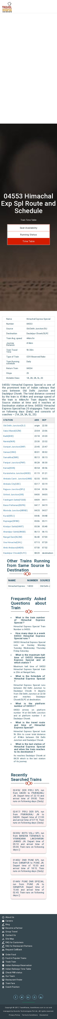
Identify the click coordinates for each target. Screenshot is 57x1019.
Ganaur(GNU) (9, 452)
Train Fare (9, 983)
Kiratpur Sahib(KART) (13, 526)
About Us (9, 917)
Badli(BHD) (8, 436)
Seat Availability (28, 227)
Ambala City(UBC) (12, 484)
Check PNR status (13, 972)
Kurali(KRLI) (9, 516)
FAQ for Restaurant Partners (18, 946)
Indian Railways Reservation (18, 965)
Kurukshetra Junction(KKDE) (17, 473)
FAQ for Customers (14, 942)
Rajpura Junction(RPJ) (14, 489)
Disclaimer (44, 1015)
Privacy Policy (14, 1015)
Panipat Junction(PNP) (14, 462)
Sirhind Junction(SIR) (13, 494)
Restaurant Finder (13, 980)
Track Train (10, 962)
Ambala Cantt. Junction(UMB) (17, 478)
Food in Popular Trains (15, 958)
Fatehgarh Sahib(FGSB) (14, 500)
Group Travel (10, 932)
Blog (7, 924)
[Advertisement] (28, 28)
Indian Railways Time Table (17, 969)
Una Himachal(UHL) (12, 542)
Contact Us (10, 935)
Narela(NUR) (9, 441)
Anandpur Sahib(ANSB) (14, 532)
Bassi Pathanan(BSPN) (14, 505)
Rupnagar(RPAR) (11, 521)
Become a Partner (13, 928)
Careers (8, 921)
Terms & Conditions (30, 1015)
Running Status (28, 234)
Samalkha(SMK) (11, 457)
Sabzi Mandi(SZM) (12, 431)
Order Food (10, 954)
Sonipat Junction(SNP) (14, 446)
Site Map (9, 939)
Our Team (9, 976)
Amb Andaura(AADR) (13, 547)
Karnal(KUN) (9, 468)
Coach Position (12, 987)
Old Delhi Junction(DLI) (14, 425)
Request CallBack (13, 949)
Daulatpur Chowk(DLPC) (15, 553)
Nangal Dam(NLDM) (12, 537)
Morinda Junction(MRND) (15, 510)
